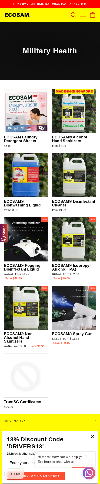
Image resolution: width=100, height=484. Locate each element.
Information (15, 421)
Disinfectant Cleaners (35, 475)
